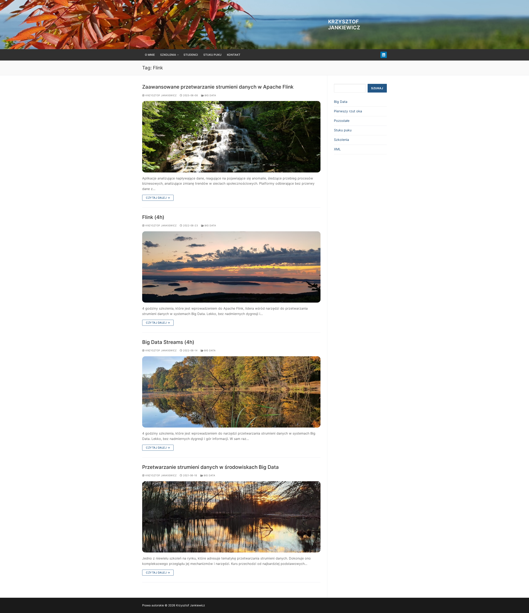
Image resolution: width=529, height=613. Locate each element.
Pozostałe (341, 121)
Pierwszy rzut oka (348, 111)
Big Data (210, 95)
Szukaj (377, 88)
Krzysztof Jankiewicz (344, 25)
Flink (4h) (153, 217)
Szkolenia (341, 140)
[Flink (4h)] (231, 267)
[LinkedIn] (383, 55)
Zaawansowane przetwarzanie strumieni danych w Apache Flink (217, 87)
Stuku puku (342, 130)
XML (337, 149)
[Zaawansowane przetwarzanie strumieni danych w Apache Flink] (231, 136)
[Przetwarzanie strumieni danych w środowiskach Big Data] (231, 516)
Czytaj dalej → (158, 197)
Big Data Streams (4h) (168, 342)
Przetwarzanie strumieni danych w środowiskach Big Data (210, 467)
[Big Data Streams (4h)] (231, 392)
